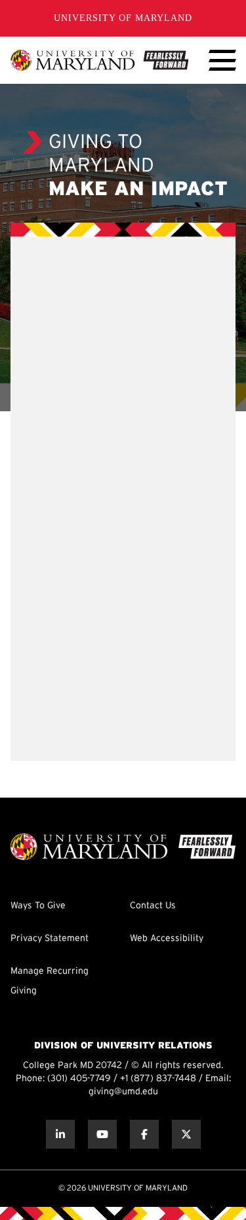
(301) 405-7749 (79, 1079)
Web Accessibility (166, 938)
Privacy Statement (49, 938)
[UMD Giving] (99, 60)
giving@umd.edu (123, 1092)
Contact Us (153, 906)
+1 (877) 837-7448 (158, 1079)
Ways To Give (38, 906)
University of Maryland (123, 18)
